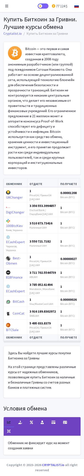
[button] (7, 6)
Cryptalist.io (12, 33)
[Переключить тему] (43, 6)
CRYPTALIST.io (53, 465)
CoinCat (18, 313)
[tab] (9, 422)
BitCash (18, 301)
